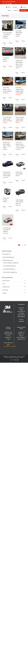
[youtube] (10, 3)
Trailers (5, 293)
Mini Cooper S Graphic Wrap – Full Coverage (7, 173)
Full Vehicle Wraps (8, 266)
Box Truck (5, 290)
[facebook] (3, 3)
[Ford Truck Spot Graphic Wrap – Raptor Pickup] (20, 109)
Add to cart (5, 44)
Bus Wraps (5, 254)
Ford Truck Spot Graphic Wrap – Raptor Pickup (20, 119)
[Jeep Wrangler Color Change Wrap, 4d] (20, 192)
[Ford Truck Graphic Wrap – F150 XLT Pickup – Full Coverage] (20, 136)
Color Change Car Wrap (10, 262)
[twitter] (13, 3)
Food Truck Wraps (7, 257)
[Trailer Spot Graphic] (7, 191)
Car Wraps (11, 357)
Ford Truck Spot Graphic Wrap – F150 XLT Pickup (7, 119)
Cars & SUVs (6, 280)
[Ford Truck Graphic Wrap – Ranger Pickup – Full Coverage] (20, 81)
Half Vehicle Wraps (8, 269)
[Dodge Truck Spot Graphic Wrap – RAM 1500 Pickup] (20, 53)
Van (4, 283)
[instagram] (8, 3)
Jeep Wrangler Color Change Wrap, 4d (19, 201)
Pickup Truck (6, 287)
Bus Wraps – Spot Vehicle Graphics (19, 32)
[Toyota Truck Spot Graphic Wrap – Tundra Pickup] (7, 136)
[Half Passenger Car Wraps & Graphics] (7, 220)
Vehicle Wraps (6, 260)
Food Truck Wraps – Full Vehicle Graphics (7, 89)
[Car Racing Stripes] (7, 51)
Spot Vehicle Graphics (9, 272)
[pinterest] (6, 3)
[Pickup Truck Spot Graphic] (20, 164)
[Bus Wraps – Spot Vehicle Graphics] (20, 24)
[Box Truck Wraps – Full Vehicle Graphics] (7, 25)
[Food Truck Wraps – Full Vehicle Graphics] (7, 81)
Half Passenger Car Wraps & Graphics (7, 229)
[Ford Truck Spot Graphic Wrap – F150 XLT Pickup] (7, 109)
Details (24, 41)
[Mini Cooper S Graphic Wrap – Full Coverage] (7, 164)
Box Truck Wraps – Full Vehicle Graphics (7, 34)
